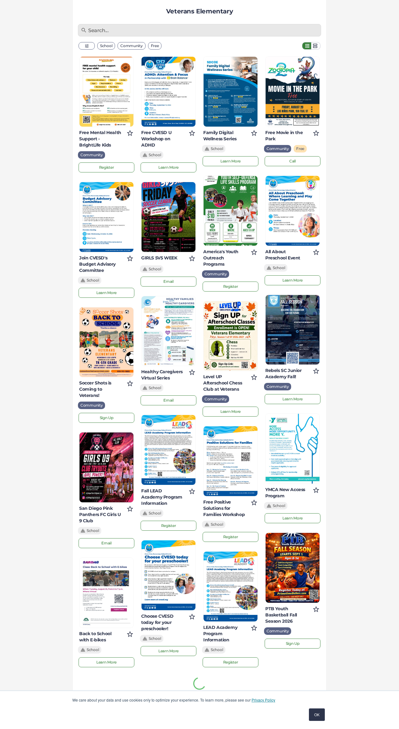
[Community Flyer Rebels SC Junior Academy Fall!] (292, 330)
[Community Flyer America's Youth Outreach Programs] (230, 211)
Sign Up (106, 417)
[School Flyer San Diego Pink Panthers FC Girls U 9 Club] (106, 467)
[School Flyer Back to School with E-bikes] (106, 593)
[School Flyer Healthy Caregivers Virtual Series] (168, 331)
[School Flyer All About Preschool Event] (292, 211)
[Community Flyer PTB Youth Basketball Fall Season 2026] (292, 568)
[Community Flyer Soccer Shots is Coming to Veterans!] (106, 342)
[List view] (315, 46)
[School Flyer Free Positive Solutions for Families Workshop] (230, 461)
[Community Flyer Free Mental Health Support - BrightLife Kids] (106, 91)
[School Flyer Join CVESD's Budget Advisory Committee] (106, 217)
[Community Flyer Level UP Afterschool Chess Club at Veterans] (230, 336)
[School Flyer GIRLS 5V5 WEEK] (168, 217)
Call (292, 161)
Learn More (106, 292)
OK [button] (317, 714)
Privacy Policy (263, 699)
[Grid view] (306, 46)
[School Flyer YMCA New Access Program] (292, 448)
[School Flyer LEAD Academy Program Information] (230, 586)
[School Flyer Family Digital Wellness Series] (230, 91)
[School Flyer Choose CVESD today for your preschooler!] (168, 575)
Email (106, 543)
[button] (87, 46)
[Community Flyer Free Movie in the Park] (292, 91)
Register (106, 167)
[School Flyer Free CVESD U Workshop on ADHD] (168, 91)
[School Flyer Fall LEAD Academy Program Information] (168, 450)
